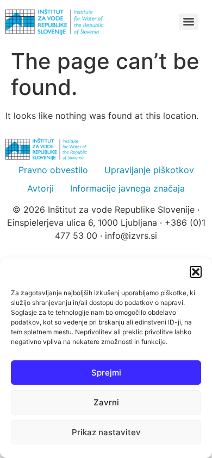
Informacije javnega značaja (127, 188)
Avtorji (40, 188)
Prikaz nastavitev (106, 432)
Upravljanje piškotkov (149, 169)
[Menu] (188, 22)
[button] (195, 271)
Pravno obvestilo (53, 169)
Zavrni (106, 402)
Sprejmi (106, 372)
